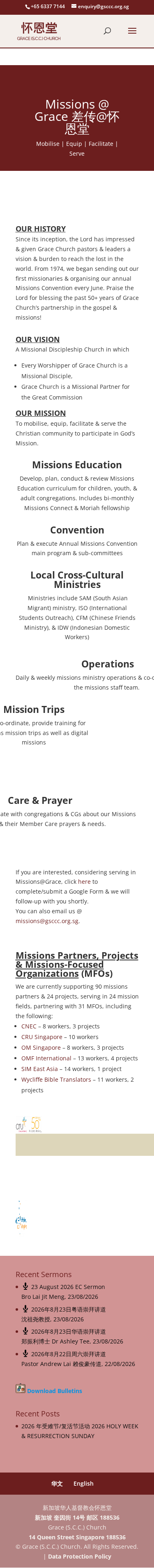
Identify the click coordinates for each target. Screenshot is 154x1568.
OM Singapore (41, 1047)
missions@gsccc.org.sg (47, 921)
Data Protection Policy (79, 1556)
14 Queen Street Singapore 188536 (77, 1537)
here (84, 881)
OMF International (46, 1058)
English (84, 1483)
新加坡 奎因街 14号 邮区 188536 (77, 1517)
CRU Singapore (41, 1037)
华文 (57, 1483)
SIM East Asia (39, 1069)
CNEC (29, 1026)
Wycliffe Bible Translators (56, 1079)
